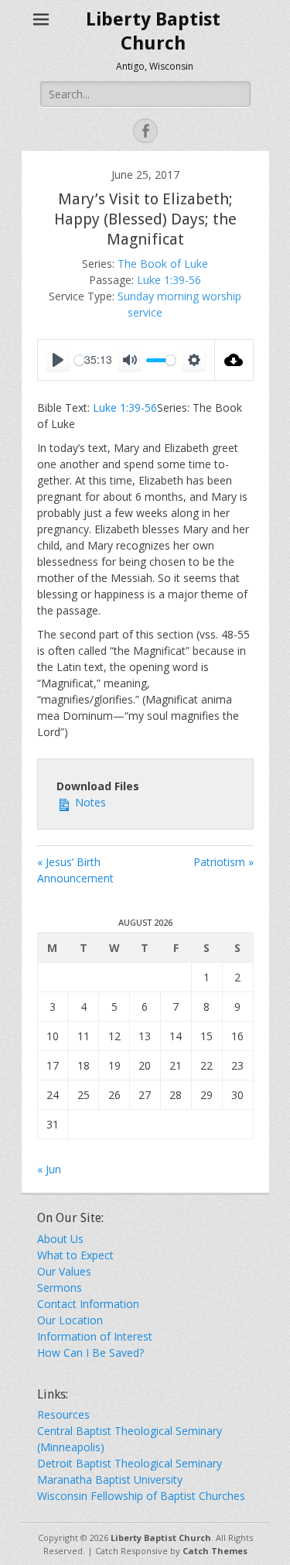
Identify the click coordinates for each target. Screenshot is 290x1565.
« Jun (49, 1169)
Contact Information (88, 1303)
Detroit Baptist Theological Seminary (129, 1463)
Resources (63, 1414)
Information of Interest (94, 1336)
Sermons (59, 1287)
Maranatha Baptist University (110, 1479)
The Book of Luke (163, 263)
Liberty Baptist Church (161, 1537)
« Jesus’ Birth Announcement (75, 869)
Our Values (64, 1271)
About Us (60, 1238)
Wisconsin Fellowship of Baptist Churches (141, 1495)
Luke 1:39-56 (169, 279)
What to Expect (75, 1255)
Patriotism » (223, 861)
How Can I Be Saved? (90, 1352)
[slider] (161, 360)
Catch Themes (215, 1550)
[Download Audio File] (234, 360)
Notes (89, 802)
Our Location (70, 1320)
